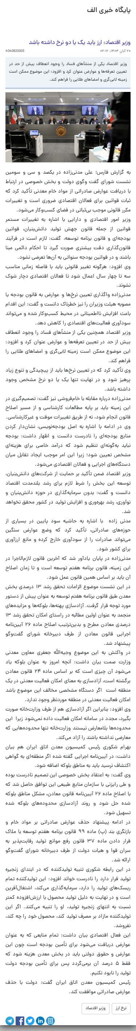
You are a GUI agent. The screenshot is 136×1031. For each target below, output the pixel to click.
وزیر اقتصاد (96, 1008)
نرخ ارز (121, 1008)
